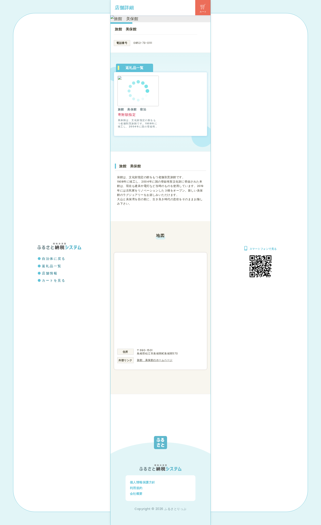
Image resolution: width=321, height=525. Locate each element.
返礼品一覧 (52, 266)
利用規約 (136, 488)
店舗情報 (50, 273)
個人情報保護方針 (142, 482)
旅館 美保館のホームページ (155, 360)
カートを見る (54, 280)
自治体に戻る (54, 258)
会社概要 (136, 493)
